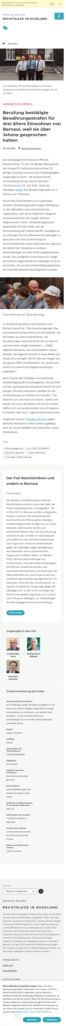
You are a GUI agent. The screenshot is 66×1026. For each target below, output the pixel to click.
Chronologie (15, 612)
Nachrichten (13, 43)
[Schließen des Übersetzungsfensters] (60, 4)
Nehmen (32, 1019)
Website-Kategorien (16, 891)
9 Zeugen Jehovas (35, 419)
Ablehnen (51, 1019)
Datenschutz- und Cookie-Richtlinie (33, 1011)
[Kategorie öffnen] (41, 891)
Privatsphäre (10, 970)
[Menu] (59, 16)
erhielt (19, 190)
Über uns (8, 965)
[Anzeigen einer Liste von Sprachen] (52, 4)
